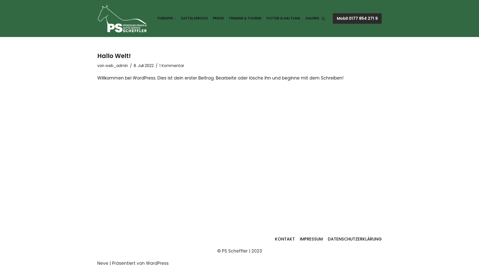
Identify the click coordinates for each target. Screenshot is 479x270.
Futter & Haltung (283, 18)
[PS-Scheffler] (122, 18)
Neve (102, 263)
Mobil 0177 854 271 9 (357, 18)
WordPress (157, 263)
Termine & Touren (245, 18)
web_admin (116, 65)
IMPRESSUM (311, 239)
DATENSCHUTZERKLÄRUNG (355, 239)
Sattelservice (194, 18)
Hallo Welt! (114, 56)
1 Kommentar (171, 65)
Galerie (312, 18)
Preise (218, 18)
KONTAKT (285, 239)
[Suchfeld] (323, 18)
